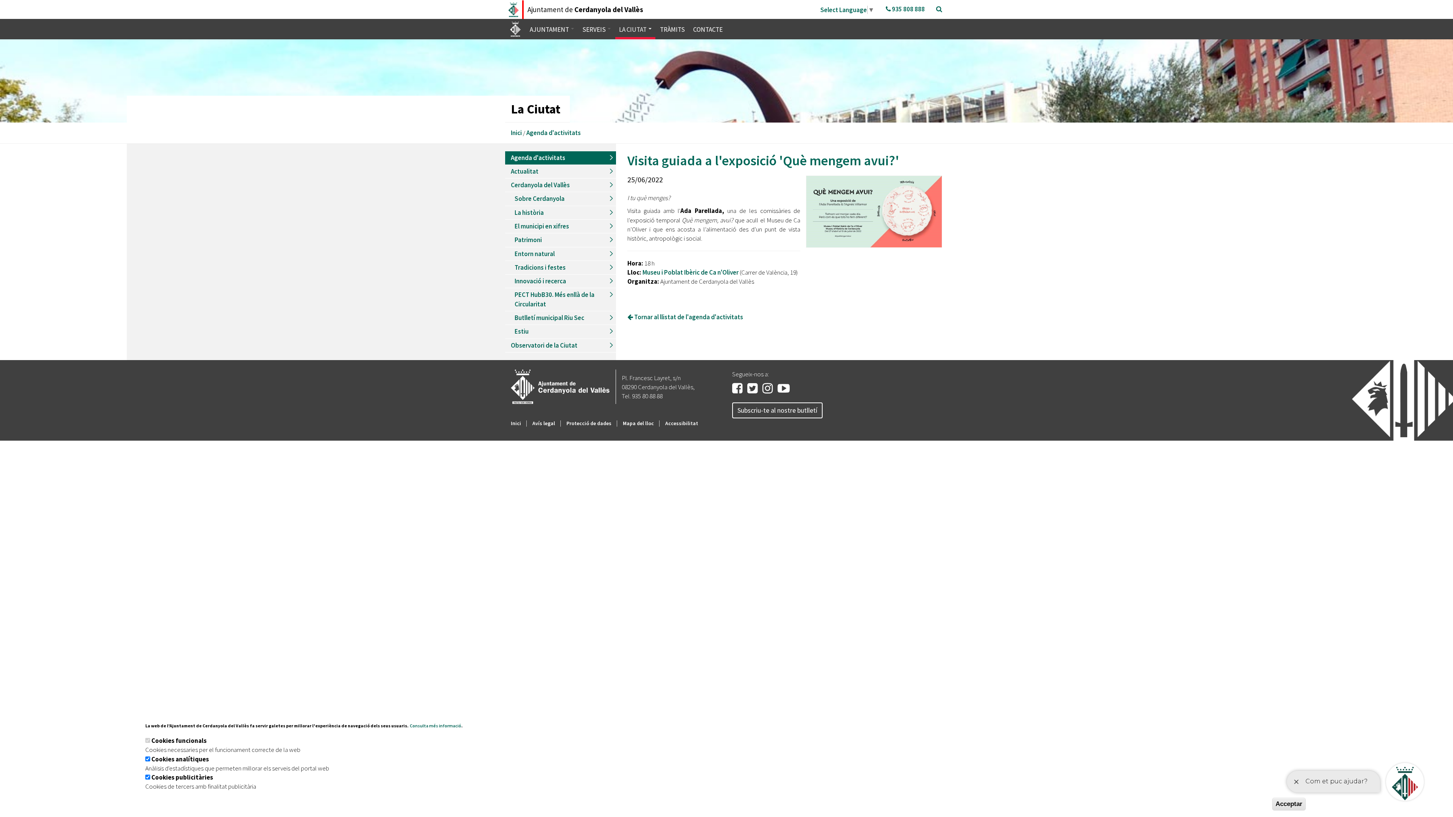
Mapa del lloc (638, 423)
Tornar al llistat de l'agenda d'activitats (688, 317)
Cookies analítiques (180, 759)
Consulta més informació (435, 725)
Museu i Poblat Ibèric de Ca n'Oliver (691, 272)
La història (529, 212)
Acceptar (1289, 804)
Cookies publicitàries (182, 777)
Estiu (522, 331)
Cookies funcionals (179, 740)
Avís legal (543, 423)
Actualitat (524, 171)
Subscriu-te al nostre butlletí (777, 410)
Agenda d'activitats (553, 133)
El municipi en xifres (542, 226)
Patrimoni (528, 240)
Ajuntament (550, 29)
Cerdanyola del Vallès (540, 185)
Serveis (594, 29)
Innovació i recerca (540, 281)
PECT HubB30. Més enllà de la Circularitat (554, 299)
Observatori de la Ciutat (544, 345)
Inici (516, 133)
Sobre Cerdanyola (540, 198)
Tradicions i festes (540, 267)
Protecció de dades (588, 423)
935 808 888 (908, 9)
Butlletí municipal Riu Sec (549, 318)
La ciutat (633, 29)
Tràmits (672, 29)
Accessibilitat (681, 423)
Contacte (708, 29)
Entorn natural (535, 254)
